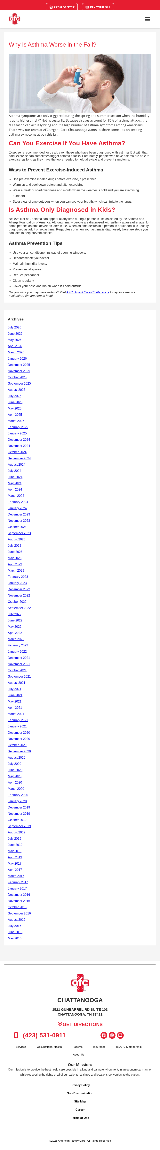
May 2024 (14, 483)
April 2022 (15, 633)
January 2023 (17, 583)
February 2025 (18, 427)
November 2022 (19, 595)
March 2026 (16, 352)
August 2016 (16, 919)
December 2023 (19, 514)
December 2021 (19, 657)
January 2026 (17, 358)
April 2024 (15, 489)
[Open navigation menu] (147, 19)
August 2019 (16, 832)
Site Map (80, 1101)
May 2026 (14, 340)
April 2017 (15, 869)
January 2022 (17, 651)
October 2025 (17, 377)
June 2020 (15, 770)
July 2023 (14, 545)
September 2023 (19, 533)
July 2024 (14, 470)
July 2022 (14, 614)
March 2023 (16, 570)
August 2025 (16, 389)
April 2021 (15, 707)
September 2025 (19, 383)
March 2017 (16, 876)
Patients (78, 1046)
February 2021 (18, 720)
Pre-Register (64, 7)
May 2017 (14, 863)
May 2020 (14, 776)
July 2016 (14, 926)
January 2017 (17, 888)
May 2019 (14, 851)
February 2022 (18, 645)
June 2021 (15, 695)
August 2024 (16, 464)
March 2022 (16, 639)
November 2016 (19, 901)
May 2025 (14, 408)
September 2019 (19, 826)
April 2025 (15, 414)
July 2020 (14, 763)
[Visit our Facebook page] (103, 1035)
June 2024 (15, 477)
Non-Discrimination (80, 1093)
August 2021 (16, 682)
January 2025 (17, 433)
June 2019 (15, 844)
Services (21, 1046)
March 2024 (16, 495)
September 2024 (19, 458)
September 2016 (19, 913)
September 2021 (19, 676)
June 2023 (15, 551)
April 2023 (15, 564)
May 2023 (14, 558)
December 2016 (19, 894)
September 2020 (19, 751)
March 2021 (16, 714)
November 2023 (19, 520)
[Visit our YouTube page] (120, 1035)
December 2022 (19, 589)
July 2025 (14, 396)
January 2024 (17, 508)
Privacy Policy (80, 1085)
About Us (78, 1054)
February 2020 (18, 795)
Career (80, 1109)
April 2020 (15, 782)
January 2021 (17, 726)
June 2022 (15, 620)
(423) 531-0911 (43, 1035)
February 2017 (18, 882)
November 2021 (19, 664)
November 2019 (19, 813)
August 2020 (16, 757)
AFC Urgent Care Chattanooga (87, 292)
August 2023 (16, 539)
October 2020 (17, 745)
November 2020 (19, 738)
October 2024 (17, 452)
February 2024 (18, 502)
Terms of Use (80, 1117)
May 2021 (14, 701)
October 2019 (17, 820)
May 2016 (14, 938)
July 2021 (14, 689)
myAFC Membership (129, 1046)
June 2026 (15, 333)
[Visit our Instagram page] (112, 1035)
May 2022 (14, 626)
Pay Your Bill (100, 7)
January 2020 (17, 801)
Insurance (99, 1046)
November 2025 (19, 371)
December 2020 (19, 732)
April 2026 (15, 346)
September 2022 (19, 608)
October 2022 (17, 601)
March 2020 (16, 788)
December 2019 (19, 807)
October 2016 (17, 907)
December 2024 (19, 439)
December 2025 (19, 364)
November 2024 (19, 445)
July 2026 (14, 327)
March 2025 (16, 421)
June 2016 (15, 932)
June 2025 (15, 402)
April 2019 (15, 857)
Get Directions (83, 1024)
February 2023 (18, 576)
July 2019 (14, 838)
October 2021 (17, 670)
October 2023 (17, 527)
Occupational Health (49, 1046)
